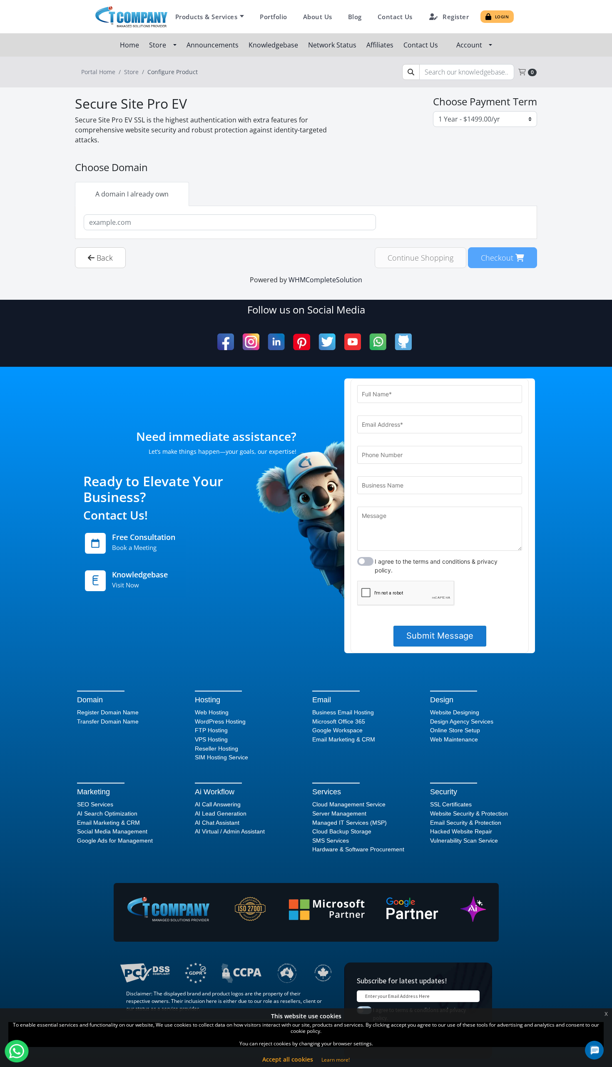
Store (159, 45)
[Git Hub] (403, 341)
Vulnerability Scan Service (464, 840)
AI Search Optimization (107, 813)
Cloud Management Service (349, 804)
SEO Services (95, 804)
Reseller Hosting (216, 748)
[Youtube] (352, 341)
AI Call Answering (218, 804)
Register (456, 16)
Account (470, 45)
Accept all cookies (287, 1059)
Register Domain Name (108, 712)
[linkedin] (276, 341)
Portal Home (98, 72)
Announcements (213, 45)
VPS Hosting (211, 739)
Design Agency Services (461, 721)
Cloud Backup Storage (341, 831)
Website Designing (454, 712)
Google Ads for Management (115, 840)
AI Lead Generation (220, 813)
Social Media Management (112, 831)
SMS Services (330, 840)
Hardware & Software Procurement (358, 849)
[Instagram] (250, 341)
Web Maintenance (454, 739)
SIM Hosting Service (221, 757)
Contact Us (395, 16)
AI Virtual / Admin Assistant (230, 831)
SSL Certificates (451, 804)
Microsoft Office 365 (338, 721)
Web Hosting (212, 712)
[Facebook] (225, 341)
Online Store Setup (455, 730)
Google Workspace (337, 730)
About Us (317, 16)
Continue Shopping (420, 257)
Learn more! (335, 1059)
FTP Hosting (211, 730)
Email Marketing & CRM (343, 739)
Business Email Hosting (343, 712)
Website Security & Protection (469, 813)
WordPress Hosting (220, 721)
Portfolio (273, 16)
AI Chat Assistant (217, 822)
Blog (355, 16)
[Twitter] (327, 341)
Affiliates (380, 45)
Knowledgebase (274, 45)
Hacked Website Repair (461, 831)
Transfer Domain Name (108, 721)
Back (104, 257)
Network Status (333, 45)
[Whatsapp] (377, 341)
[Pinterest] (301, 341)
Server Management (339, 813)
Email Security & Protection (465, 822)
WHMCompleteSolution (325, 279)
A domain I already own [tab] (132, 194)
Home (130, 45)
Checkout (498, 257)
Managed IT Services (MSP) (349, 822)
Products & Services (206, 16)
